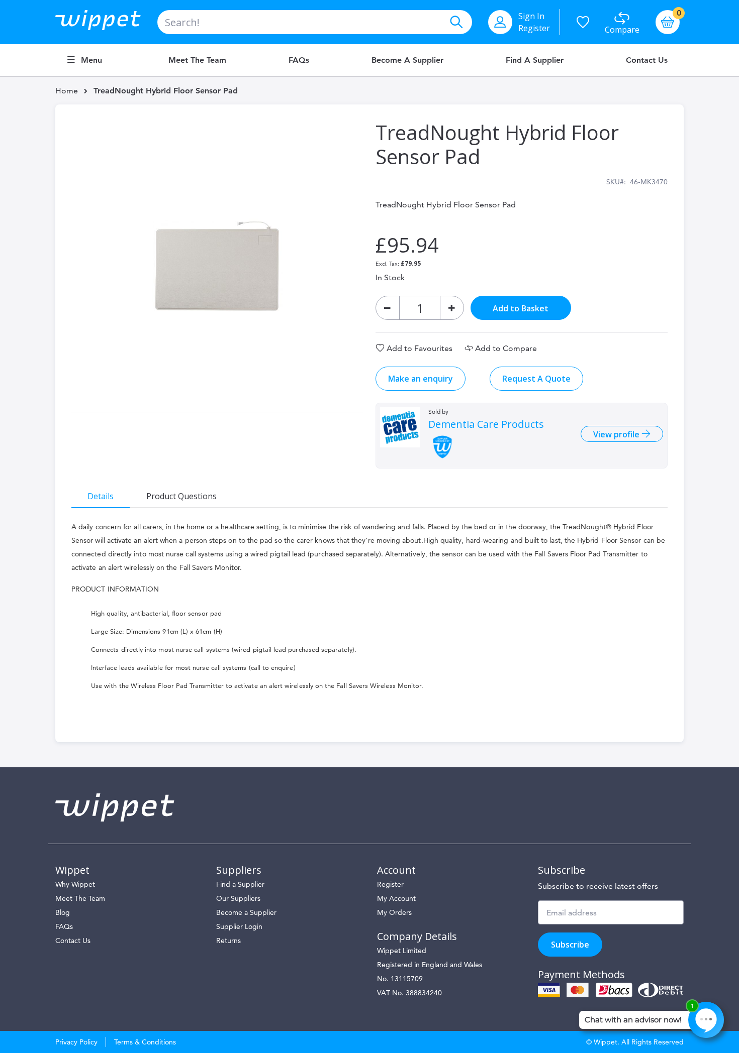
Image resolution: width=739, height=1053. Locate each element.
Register (534, 28)
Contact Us (647, 60)
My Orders (394, 912)
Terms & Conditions (145, 1041)
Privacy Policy (76, 1041)
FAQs (299, 60)
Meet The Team (80, 898)
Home (66, 90)
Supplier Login (239, 926)
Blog (62, 912)
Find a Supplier (535, 60)
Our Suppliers (238, 898)
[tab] (100, 496)
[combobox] (314, 22)
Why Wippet (75, 884)
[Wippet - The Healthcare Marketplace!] (106, 22)
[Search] (456, 22)
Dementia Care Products (486, 424)
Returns (228, 940)
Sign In (531, 16)
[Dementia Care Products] (400, 427)
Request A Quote (536, 378)
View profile (617, 434)
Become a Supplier (407, 60)
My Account (396, 898)
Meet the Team (197, 60)
